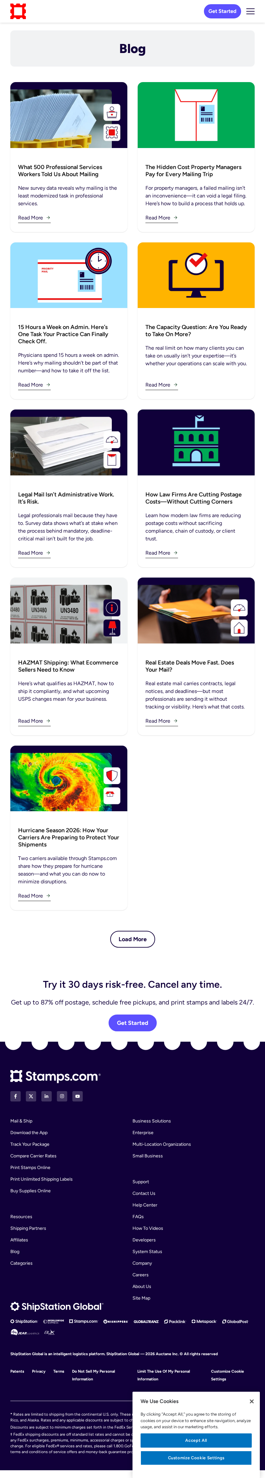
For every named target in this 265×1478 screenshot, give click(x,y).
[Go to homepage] (18, 11)
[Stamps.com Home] (55, 1076)
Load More (133, 939)
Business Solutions (151, 1121)
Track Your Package (29, 1144)
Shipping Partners (28, 1228)
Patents (17, 1371)
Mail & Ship (21, 1121)
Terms (58, 1371)
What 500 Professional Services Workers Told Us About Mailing (60, 171)
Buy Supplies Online (30, 1191)
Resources (21, 1216)
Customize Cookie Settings (196, 1457)
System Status (147, 1251)
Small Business (147, 1156)
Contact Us (143, 1193)
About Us (141, 1286)
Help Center (144, 1205)
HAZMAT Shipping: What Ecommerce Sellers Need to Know (68, 666)
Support (140, 1182)
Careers (140, 1275)
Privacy (39, 1371)
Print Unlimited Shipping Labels (41, 1179)
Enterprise (143, 1132)
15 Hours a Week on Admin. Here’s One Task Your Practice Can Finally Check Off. (63, 334)
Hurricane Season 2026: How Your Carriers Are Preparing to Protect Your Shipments (68, 837)
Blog (14, 1251)
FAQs (138, 1216)
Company (142, 1263)
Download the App (29, 1132)
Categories (21, 1263)
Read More (30, 218)
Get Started (222, 11)
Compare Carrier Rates (33, 1156)
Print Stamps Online (30, 1167)
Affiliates (19, 1240)
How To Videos (147, 1228)
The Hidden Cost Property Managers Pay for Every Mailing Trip (193, 171)
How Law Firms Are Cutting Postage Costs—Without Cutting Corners (193, 498)
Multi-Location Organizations (161, 1144)
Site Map (141, 1298)
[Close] (252, 1401)
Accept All (196, 1440)
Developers (144, 1240)
